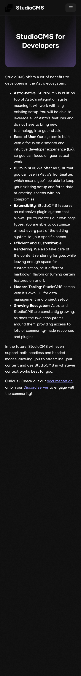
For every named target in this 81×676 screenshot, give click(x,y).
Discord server (36, 387)
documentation (60, 381)
